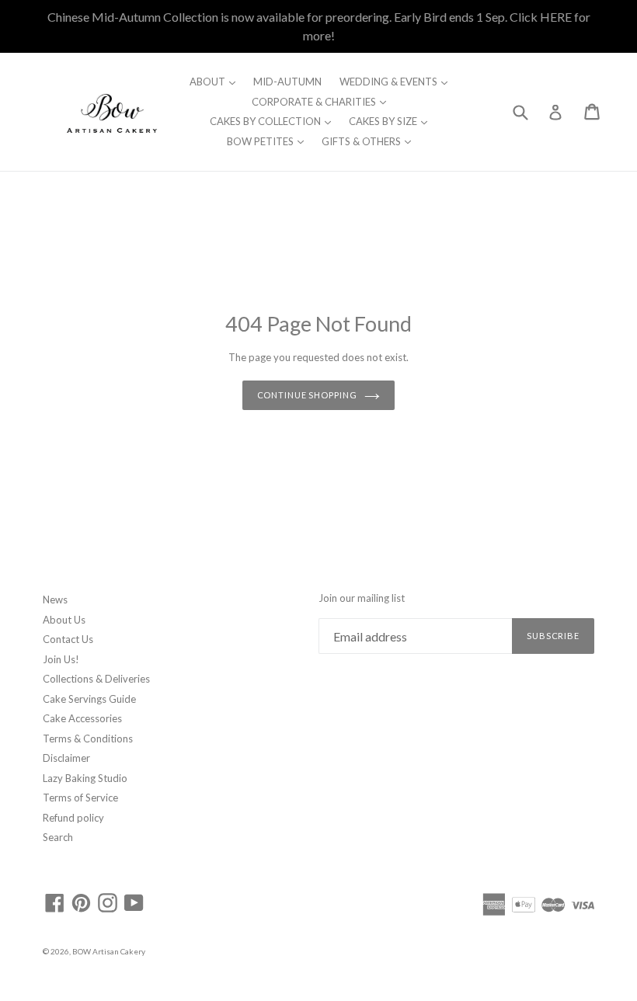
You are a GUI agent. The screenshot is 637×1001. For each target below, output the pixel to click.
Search (58, 837)
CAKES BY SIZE (392, 120)
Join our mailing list (361, 598)
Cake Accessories (82, 718)
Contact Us (68, 639)
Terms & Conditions (88, 738)
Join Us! (61, 659)
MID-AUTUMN (287, 81)
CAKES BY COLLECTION (274, 120)
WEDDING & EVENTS (397, 81)
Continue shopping (307, 395)
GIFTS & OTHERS (370, 141)
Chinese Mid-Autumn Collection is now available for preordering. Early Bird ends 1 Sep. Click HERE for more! (318, 26)
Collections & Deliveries (96, 679)
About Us (64, 619)
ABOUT (216, 81)
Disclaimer (66, 758)
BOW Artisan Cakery (108, 951)
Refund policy (73, 818)
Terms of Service (80, 797)
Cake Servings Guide (89, 699)
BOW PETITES (269, 141)
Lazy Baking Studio (85, 778)
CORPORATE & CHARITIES (323, 101)
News (55, 599)
